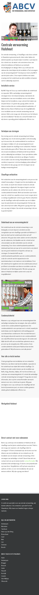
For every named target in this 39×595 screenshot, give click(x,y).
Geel (2, 537)
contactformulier (29, 461)
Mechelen (4, 526)
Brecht (3, 547)
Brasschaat (4, 534)
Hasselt (3, 571)
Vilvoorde (4, 581)
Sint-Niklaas (5, 578)
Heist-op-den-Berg (7, 531)
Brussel (3, 565)
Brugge (3, 563)
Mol (2, 539)
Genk (3, 568)
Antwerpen (4, 524)
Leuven (3, 576)
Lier (2, 542)
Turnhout (4, 529)
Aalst (3, 558)
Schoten (3, 545)
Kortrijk (3, 573)
